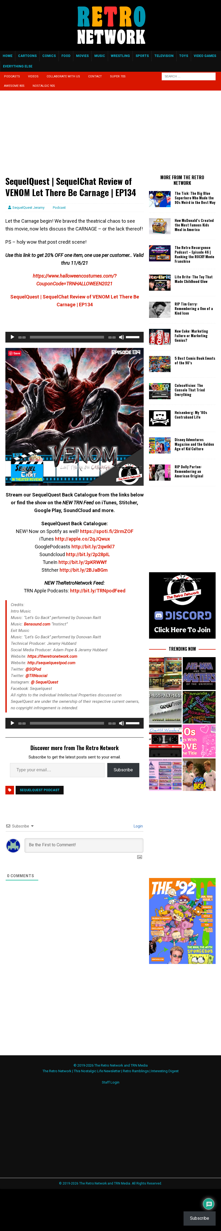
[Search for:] (189, 76)
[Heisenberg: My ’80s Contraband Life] (160, 418)
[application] (74, 337)
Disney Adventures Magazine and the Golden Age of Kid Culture (194, 444)
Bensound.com (37, 624)
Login (138, 826)
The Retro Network (57, 1071)
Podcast (59, 208)
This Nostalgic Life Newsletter (97, 1071)
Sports (142, 56)
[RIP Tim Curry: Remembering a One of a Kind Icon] (160, 310)
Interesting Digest (165, 1071)
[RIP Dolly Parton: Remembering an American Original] (160, 473)
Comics (49, 56)
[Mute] (121, 337)
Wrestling (120, 56)
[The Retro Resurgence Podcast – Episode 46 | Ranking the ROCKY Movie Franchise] (160, 253)
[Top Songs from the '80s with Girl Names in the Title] (199, 707)
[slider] (133, 336)
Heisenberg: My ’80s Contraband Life (191, 415)
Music (99, 56)
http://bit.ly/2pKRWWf (82, 562)
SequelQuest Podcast (40, 790)
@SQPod (33, 669)
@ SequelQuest (44, 682)
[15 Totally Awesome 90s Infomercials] (165, 707)
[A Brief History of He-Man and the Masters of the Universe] (199, 673)
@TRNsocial (36, 675)
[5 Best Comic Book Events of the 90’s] (160, 364)
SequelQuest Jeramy (28, 208)
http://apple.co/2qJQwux (82, 539)
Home (7, 56)
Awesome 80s (14, 86)
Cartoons (27, 56)
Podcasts (12, 76)
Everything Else (17, 66)
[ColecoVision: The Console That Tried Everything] (160, 391)
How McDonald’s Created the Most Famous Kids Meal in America (194, 225)
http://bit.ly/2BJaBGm (84, 570)
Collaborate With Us (63, 76)
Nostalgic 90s (44, 86)
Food (65, 56)
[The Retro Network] (110, 48)
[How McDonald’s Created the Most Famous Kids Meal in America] (160, 226)
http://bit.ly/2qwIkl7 (93, 546)
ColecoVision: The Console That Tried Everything (190, 390)
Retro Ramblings (136, 1071)
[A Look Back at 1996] (165, 774)
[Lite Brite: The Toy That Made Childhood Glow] (160, 283)
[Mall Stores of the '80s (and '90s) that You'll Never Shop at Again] (165, 673)
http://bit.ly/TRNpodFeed (97, 590)
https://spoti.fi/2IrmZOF (106, 531)
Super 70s (118, 76)
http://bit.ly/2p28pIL (88, 554)
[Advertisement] (74, 135)
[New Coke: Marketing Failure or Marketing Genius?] (160, 337)
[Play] (12, 337)
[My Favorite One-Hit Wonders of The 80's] (165, 741)
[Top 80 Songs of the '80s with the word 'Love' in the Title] (199, 741)
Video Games (205, 56)
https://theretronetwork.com (52, 656)
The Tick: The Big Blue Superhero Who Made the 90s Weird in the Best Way (195, 197)
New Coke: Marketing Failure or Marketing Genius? (191, 335)
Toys (183, 56)
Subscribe (123, 769)
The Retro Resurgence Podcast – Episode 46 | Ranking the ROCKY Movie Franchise (194, 254)
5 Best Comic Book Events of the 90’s (195, 360)
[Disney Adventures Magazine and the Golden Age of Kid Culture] (160, 445)
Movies (82, 56)
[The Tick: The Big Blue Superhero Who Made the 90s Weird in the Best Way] (160, 199)
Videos (33, 76)
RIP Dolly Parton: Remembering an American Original (189, 471)
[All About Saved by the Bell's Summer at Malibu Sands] (199, 774)
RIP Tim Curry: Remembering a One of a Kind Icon (194, 308)
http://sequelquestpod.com (51, 662)
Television (164, 56)
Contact (95, 76)
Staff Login (110, 1082)
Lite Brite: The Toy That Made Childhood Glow (194, 279)
